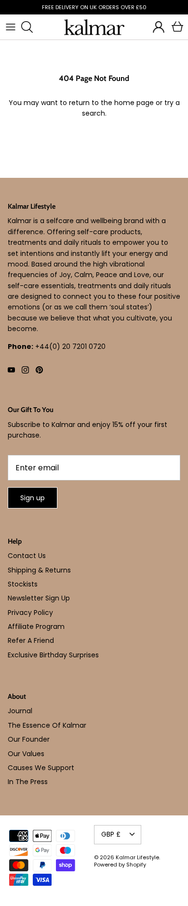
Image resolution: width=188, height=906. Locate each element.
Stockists (23, 584)
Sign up (32, 498)
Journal (20, 711)
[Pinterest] (39, 369)
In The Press (28, 781)
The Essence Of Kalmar (47, 725)
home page (134, 102)
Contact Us (27, 555)
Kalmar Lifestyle (137, 857)
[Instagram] (25, 369)
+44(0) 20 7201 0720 (70, 346)
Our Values (26, 754)
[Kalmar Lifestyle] (94, 27)
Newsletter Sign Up (39, 598)
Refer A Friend (31, 640)
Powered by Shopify (120, 864)
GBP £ (111, 834)
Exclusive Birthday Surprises (53, 655)
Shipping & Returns (39, 570)
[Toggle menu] (10, 27)
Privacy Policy (30, 612)
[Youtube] (11, 369)
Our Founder (29, 739)
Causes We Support (41, 768)
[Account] (156, 27)
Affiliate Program (36, 626)
